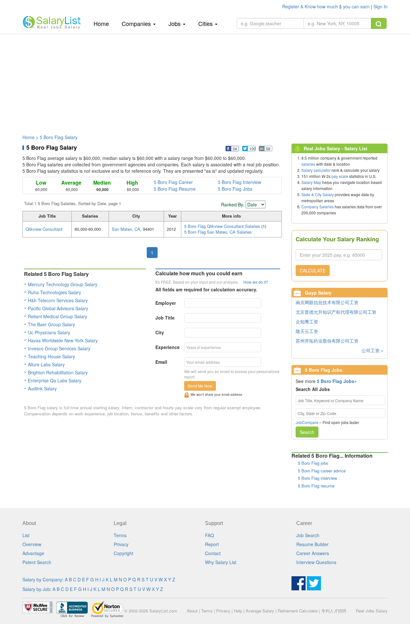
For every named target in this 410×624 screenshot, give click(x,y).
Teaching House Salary (51, 356)
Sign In (380, 6)
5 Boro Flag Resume (175, 189)
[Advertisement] (205, 81)
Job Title (165, 317)
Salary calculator (316, 170)
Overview (31, 544)
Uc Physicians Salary (49, 332)
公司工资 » (372, 350)
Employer (165, 303)
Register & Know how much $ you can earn (326, 6)
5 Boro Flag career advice (322, 471)
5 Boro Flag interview (317, 478)
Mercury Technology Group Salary (62, 284)
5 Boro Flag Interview (239, 182)
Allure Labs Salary (46, 364)
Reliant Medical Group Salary (57, 316)
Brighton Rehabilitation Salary (58, 372)
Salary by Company (42, 579)
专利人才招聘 (333, 611)
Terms (120, 535)
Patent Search (36, 562)
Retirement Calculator (298, 611)
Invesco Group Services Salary (59, 348)
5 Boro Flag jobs (313, 463)
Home (104, 23)
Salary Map (311, 182)
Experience (167, 347)
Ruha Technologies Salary (54, 292)
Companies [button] (137, 23)
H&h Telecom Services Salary (58, 300)
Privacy (121, 544)
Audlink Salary (42, 388)
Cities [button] (206, 23)
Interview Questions (316, 562)
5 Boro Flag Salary (59, 137)
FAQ (209, 535)
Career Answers (312, 553)
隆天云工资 (307, 331)
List (25, 535)
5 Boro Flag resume (316, 486)
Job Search (307, 535)
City (159, 332)
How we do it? (255, 282)
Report (212, 544)
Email (161, 362)
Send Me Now (200, 385)
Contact (213, 553)
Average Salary (260, 611)
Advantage (33, 553)
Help (238, 611)
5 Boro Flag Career (173, 182)
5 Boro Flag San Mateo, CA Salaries (218, 232)
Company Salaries (317, 206)
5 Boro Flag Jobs (235, 189)
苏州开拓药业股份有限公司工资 (327, 340)
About (192, 611)
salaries (308, 164)
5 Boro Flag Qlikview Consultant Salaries (222, 226)
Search (307, 432)
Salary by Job (36, 589)
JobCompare (307, 422)
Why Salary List (220, 562)
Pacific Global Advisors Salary (58, 308)
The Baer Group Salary (51, 324)
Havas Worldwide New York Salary (63, 340)
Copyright (123, 553)
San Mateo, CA (126, 229)
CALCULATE (312, 270)
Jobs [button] (175, 23)
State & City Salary (317, 194)
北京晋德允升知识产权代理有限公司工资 (336, 312)
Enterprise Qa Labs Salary (54, 380)
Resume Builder (312, 544)
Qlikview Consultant (44, 229)
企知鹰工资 (307, 321)
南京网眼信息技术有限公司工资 (327, 302)
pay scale (340, 176)
